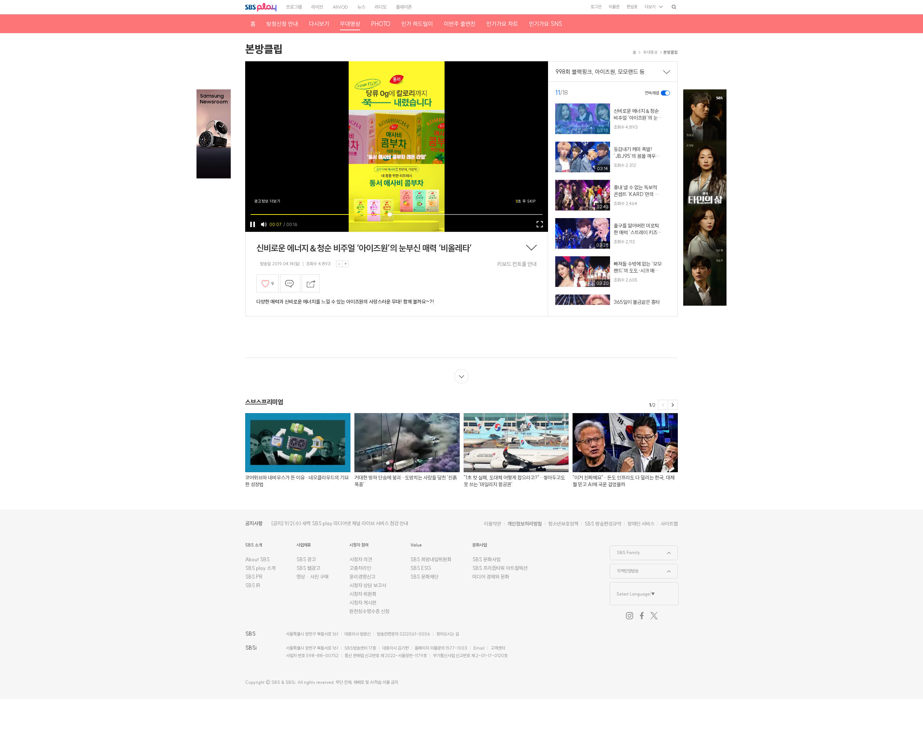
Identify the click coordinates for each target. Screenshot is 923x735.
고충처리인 (360, 568)
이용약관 (492, 524)
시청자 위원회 (362, 594)
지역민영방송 (624, 569)
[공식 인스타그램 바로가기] (629, 615)
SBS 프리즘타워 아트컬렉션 (499, 568)
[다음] (673, 405)
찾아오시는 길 (447, 634)
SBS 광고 (306, 559)
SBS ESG (420, 568)
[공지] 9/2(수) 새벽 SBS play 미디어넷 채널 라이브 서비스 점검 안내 (339, 523)
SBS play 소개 (260, 568)
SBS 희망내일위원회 (430, 559)
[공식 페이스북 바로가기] (642, 615)
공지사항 (253, 523)
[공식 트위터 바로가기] (654, 615)
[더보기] (461, 376)
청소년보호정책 (563, 524)
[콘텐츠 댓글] (290, 283)
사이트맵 (669, 524)
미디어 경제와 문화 (490, 577)
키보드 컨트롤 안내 (517, 264)
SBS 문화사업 (486, 559)
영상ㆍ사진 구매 (312, 577)
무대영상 (650, 52)
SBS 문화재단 (424, 577)
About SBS (257, 559)
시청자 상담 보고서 (367, 585)
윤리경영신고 (362, 577)
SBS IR (253, 585)
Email (479, 648)
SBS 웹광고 (308, 568)
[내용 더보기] (531, 248)
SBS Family (625, 550)
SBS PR (254, 577)
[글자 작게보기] (339, 264)
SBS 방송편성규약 (602, 524)
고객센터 (498, 648)
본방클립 (264, 49)
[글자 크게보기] (345, 264)
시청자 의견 (360, 559)
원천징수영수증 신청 (369, 611)
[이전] (663, 405)
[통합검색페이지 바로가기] (674, 6)
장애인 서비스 (640, 524)
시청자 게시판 (362, 602)
